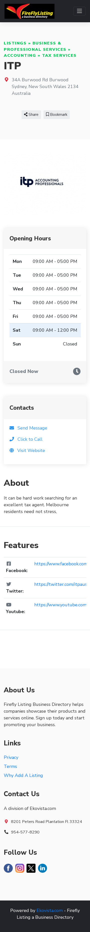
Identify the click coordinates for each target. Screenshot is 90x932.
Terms (10, 766)
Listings (15, 43)
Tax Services (59, 55)
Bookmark (58, 114)
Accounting (20, 55)
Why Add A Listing (23, 775)
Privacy (11, 757)
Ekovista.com (49, 910)
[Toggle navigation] (79, 11)
